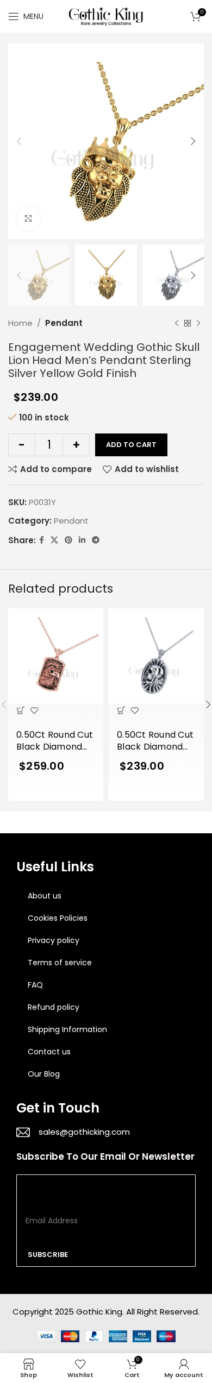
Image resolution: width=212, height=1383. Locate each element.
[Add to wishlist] (34, 710)
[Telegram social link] (96, 540)
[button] (20, 710)
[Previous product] (176, 323)
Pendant (64, 323)
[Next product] (198, 323)
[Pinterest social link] (68, 540)
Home (20, 323)
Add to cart (131, 444)
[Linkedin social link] (82, 540)
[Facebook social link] (41, 540)
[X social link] (54, 540)
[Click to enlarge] (28, 218)
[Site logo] (106, 15)
